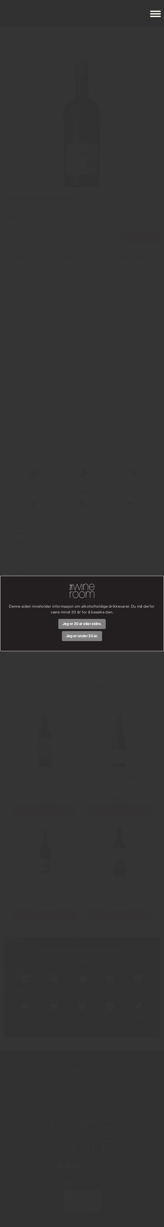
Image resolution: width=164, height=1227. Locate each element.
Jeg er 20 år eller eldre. (82, 623)
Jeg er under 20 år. (82, 636)
